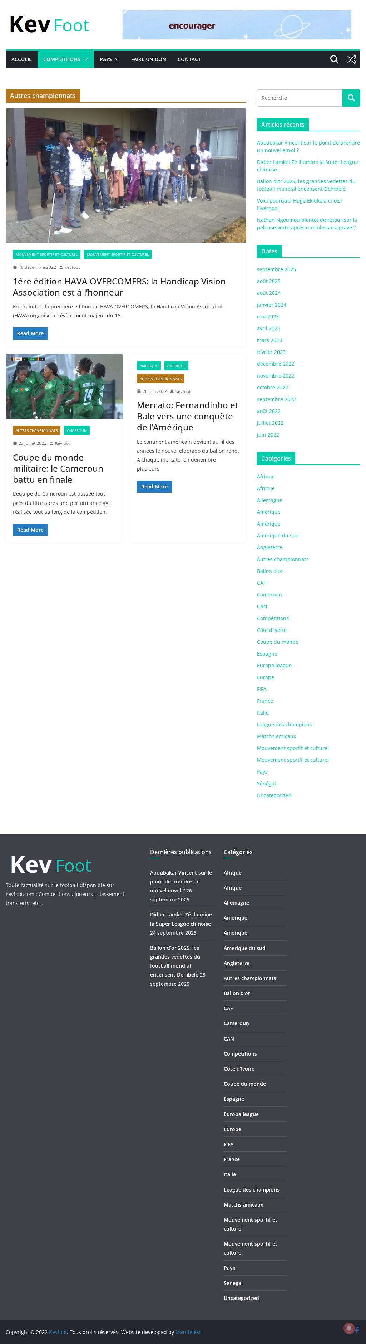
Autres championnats (37, 430)
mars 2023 (269, 340)
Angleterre (269, 547)
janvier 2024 (271, 304)
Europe (265, 677)
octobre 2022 (272, 387)
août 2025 (269, 281)
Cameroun (77, 430)
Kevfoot (72, 267)
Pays (106, 59)
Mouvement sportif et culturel (47, 254)
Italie (263, 712)
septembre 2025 (276, 269)
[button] (84, 59)
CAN (262, 606)
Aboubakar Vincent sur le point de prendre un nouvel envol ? (181, 881)
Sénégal (266, 783)
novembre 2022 (275, 375)
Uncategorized (274, 795)
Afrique (266, 476)
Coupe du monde (277, 641)
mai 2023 (268, 316)
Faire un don (148, 59)
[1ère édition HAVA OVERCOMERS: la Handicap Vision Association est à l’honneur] (126, 175)
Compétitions (61, 59)
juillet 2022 (270, 422)
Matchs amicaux (276, 736)
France (265, 700)
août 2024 (269, 292)
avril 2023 (268, 328)
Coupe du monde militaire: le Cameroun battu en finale (58, 468)
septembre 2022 (276, 399)
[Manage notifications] (349, 1328)
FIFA (262, 689)
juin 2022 (268, 434)
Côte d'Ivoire (272, 630)
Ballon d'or (270, 571)
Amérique (149, 365)
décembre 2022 (275, 363)
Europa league (274, 665)
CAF (261, 582)
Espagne (267, 653)
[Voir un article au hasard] (351, 59)
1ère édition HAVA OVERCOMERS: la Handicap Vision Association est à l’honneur (119, 286)
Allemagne (269, 500)
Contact (189, 59)
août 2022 (269, 411)
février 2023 (271, 352)
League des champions (284, 724)
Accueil (21, 59)
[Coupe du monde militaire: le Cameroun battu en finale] (64, 386)
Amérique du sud (278, 535)
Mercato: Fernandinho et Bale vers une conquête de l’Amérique (187, 416)
